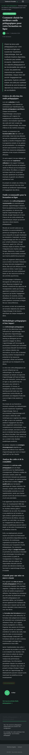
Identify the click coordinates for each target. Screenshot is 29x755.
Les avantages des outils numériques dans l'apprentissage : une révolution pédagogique (14, 733)
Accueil (3, 5)
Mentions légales (11, 747)
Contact (20, 747)
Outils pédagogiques (11, 5)
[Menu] (22, 1)
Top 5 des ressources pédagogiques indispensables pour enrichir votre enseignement (12, 726)
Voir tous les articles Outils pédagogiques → (10, 702)
